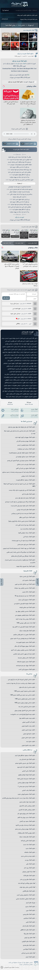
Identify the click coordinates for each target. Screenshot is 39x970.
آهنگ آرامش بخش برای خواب (27, 887)
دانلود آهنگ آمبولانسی (29, 949)
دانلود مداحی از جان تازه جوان (27, 687)
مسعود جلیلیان (7, 385)
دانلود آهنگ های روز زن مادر (27, 879)
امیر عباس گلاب (21, 341)
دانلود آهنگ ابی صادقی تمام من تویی (25, 584)
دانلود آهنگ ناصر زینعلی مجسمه (26, 658)
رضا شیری (5, 352)
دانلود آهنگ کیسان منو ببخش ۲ (26, 786)
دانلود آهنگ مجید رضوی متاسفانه (26, 662)
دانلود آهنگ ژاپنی (30, 922)
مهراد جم (5, 391)
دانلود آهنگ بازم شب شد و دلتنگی (26, 464)
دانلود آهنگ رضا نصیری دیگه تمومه (25, 566)
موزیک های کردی (30, 903)
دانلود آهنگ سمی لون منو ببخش (26, 544)
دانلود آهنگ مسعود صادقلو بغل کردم (25, 755)
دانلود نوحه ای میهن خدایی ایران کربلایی (24, 654)
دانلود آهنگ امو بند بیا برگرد (25, 54)
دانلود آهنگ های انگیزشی (28, 941)
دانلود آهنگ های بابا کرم (28, 494)
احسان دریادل (5, 338)
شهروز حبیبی (11, 363)
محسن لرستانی (24, 380)
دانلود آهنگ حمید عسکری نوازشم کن (25, 457)
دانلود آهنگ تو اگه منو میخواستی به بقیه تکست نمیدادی (20, 502)
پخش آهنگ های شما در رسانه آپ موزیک (28, 19)
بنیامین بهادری (8, 344)
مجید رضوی (17, 377)
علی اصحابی (17, 366)
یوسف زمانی (12, 397)
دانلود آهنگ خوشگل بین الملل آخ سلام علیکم (23, 556)
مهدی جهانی (7, 388)
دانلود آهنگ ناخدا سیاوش (28, 476)
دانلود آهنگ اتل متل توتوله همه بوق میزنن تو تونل (21, 427)
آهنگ (24, 64)
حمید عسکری (7, 349)
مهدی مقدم (26, 391)
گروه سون (19, 374)
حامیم (4, 347)
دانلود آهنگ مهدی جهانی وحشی (26, 783)
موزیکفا (29, 403)
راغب (21, 352)
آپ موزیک (19, 4)
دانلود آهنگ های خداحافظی (27, 930)
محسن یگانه (17, 380)
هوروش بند (25, 397)
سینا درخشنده (26, 360)
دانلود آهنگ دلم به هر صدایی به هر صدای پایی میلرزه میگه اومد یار (19, 432)
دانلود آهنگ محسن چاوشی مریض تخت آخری (23, 650)
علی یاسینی (18, 369)
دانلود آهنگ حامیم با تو (29, 580)
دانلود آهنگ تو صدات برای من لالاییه (25, 825)
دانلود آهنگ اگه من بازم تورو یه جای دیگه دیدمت (22, 490)
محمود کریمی (33, 385)
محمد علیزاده (33, 383)
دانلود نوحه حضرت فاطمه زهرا (27, 718)
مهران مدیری (33, 394)
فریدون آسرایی (32, 374)
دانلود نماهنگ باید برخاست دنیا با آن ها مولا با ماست (21, 683)
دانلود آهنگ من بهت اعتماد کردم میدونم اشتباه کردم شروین (19, 548)
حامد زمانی (17, 347)
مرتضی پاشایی (25, 385)
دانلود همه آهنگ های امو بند (21, 149)
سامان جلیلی (7, 355)
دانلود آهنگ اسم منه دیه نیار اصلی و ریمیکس (23, 513)
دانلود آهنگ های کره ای (29, 926)
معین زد (22, 388)
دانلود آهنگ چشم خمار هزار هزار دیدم (25, 498)
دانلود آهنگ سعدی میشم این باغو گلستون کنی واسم (21, 461)
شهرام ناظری (18, 363)
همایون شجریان (32, 397)
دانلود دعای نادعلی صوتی (28, 738)
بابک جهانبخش (17, 344)
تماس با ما (21, 25)
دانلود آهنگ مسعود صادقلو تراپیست (25, 480)
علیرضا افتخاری (11, 369)
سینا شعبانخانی (18, 360)
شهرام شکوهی (25, 363)
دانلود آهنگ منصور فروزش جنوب (26, 794)
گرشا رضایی (25, 374)
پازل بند (29, 347)
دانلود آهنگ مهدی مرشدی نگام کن (26, 441)
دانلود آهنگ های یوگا (29, 934)
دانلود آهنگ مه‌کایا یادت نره (27, 529)
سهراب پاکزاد (33, 358)
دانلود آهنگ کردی (30, 957)
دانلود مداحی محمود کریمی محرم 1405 (24, 691)
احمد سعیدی (33, 341)
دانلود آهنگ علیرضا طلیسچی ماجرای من (24, 604)
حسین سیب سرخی (22, 349)
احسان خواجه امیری (14, 338)
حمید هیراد (26, 352)
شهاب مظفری (33, 363)
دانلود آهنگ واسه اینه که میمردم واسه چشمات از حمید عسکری (18, 472)
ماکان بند (7, 374)
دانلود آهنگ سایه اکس (29, 537)
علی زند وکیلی (10, 366)
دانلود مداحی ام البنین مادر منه (27, 707)
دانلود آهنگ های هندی (29, 945)
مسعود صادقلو (32, 388)
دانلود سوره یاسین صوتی (28, 730)
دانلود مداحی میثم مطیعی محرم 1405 (25, 699)
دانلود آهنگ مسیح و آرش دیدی (27, 600)
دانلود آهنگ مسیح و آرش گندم (27, 669)
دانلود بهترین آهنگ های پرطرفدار (26, 833)
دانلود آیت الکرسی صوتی (28, 722)
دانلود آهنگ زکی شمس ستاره (27, 576)
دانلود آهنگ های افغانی (29, 891)
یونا (7, 397)
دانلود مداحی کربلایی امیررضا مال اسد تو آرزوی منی (21, 680)
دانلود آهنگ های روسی (29, 914)
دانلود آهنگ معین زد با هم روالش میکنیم (24, 635)
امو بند (26, 82)
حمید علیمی (33, 352)
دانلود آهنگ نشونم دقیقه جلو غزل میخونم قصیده (22, 453)
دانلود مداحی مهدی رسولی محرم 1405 (24, 703)
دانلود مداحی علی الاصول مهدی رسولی (25, 711)
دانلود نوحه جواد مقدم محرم (27, 802)
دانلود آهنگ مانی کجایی (28, 771)
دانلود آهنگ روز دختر (29, 868)
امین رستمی (33, 344)
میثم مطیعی (26, 394)
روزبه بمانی (21, 355)
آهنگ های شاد (19, 243)
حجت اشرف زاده (32, 349)
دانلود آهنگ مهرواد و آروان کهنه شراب (25, 437)
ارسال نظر (6, 298)
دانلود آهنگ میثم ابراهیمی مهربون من (25, 615)
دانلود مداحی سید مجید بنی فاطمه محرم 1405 (22, 695)
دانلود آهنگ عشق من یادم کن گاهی (25, 468)
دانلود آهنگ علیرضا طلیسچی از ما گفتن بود (23, 627)
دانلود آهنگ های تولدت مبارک (27, 631)
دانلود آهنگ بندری (30, 907)
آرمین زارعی (29, 338)
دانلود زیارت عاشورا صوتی (28, 726)
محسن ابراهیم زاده (8, 377)
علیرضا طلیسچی (32, 372)
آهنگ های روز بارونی (29, 938)
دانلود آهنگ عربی (30, 910)
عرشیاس (5, 363)
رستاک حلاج (16, 352)
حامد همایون (10, 347)
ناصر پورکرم (19, 394)
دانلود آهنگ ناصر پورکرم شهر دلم (26, 814)
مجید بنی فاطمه (32, 377)
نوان (7, 394)
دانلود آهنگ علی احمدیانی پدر (27, 759)
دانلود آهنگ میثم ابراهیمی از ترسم (26, 445)
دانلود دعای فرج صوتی (29, 734)
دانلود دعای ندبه (30, 742)
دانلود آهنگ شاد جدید (29, 845)
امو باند (17, 64)
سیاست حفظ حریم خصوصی (11, 967)
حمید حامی (14, 349)
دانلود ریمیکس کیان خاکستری (27, 806)
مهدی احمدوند (15, 388)
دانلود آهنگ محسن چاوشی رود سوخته (24, 588)
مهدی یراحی (11, 391)
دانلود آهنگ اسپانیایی (29, 918)
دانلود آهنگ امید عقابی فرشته (27, 607)
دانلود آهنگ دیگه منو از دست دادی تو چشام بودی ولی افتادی (18, 798)
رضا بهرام (10, 352)
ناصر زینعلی (12, 394)
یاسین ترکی (18, 397)
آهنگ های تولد (7, 243)
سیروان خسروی (8, 358)
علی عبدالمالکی (32, 369)
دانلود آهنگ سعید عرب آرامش (27, 821)
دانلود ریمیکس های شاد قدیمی (27, 810)
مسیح (26, 388)
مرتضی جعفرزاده (16, 385)
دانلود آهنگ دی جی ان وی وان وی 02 (25, 596)
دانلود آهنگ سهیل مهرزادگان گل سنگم (25, 646)
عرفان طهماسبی (32, 366)
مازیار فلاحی (13, 374)
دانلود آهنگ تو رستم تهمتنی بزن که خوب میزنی (22, 638)
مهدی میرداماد (18, 391)
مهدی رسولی (33, 391)
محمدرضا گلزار (8, 383)
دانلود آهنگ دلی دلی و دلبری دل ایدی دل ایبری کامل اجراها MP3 (19, 485)
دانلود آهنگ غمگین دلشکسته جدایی (25, 899)
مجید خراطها (24, 377)
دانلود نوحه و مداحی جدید (28, 856)
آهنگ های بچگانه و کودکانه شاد (26, 883)
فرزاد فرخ (18, 372)
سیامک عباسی (26, 358)
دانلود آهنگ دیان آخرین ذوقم (27, 517)
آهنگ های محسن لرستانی (28, 953)
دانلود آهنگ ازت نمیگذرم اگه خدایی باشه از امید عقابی (21, 552)
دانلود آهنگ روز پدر (30, 860)
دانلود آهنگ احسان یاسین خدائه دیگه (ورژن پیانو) (22, 521)
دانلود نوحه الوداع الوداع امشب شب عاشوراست (22, 714)
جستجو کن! (5, 10)
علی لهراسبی (25, 369)
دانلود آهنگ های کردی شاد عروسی (26, 510)
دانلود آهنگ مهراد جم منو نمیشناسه (25, 666)
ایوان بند (24, 344)
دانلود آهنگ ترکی (30, 864)
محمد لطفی (26, 383)
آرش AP (34, 338)
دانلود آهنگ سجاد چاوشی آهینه (26, 533)
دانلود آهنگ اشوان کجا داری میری (26, 767)
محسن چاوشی (32, 380)
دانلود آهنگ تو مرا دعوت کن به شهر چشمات (23, 541)
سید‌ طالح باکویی (18, 358)
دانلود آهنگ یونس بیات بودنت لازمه (25, 619)
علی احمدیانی (24, 366)
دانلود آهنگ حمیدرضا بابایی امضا (26, 779)
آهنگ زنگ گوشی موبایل (28, 872)
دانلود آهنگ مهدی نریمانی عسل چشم (25, 829)
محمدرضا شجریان (17, 383)
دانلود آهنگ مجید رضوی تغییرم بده (25, 642)
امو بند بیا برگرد (19, 217)
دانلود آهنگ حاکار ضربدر (28, 592)
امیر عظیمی (13, 341)
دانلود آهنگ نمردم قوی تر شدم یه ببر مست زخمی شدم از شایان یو (20, 561)
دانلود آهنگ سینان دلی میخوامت (26, 449)
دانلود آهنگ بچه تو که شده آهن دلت (25, 525)
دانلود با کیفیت (27, 144)
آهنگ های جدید (32, 243)
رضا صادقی (33, 355)
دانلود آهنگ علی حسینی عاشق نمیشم (25, 763)
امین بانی (7, 341)
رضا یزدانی (27, 355)
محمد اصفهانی (8, 380)
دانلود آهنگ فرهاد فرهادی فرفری (26, 775)
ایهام (28, 344)
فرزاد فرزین (12, 372)
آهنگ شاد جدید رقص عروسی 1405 (26, 623)
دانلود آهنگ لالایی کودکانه (28, 841)
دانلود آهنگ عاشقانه (29, 852)
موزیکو (10, 403)
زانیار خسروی (14, 355)
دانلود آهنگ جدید (30, 848)
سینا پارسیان (33, 360)
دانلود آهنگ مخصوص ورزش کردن (26, 895)
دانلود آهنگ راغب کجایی (28, 790)
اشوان (27, 341)
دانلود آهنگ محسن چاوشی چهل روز (25, 611)
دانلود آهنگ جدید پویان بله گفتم (26, 817)
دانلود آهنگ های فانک (29, 876)
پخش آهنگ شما (10, 25)
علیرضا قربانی (24, 372)
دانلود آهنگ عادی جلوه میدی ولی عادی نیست (23, 506)
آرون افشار (22, 338)
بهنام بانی (34, 347)
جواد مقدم (23, 347)
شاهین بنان (10, 360)
